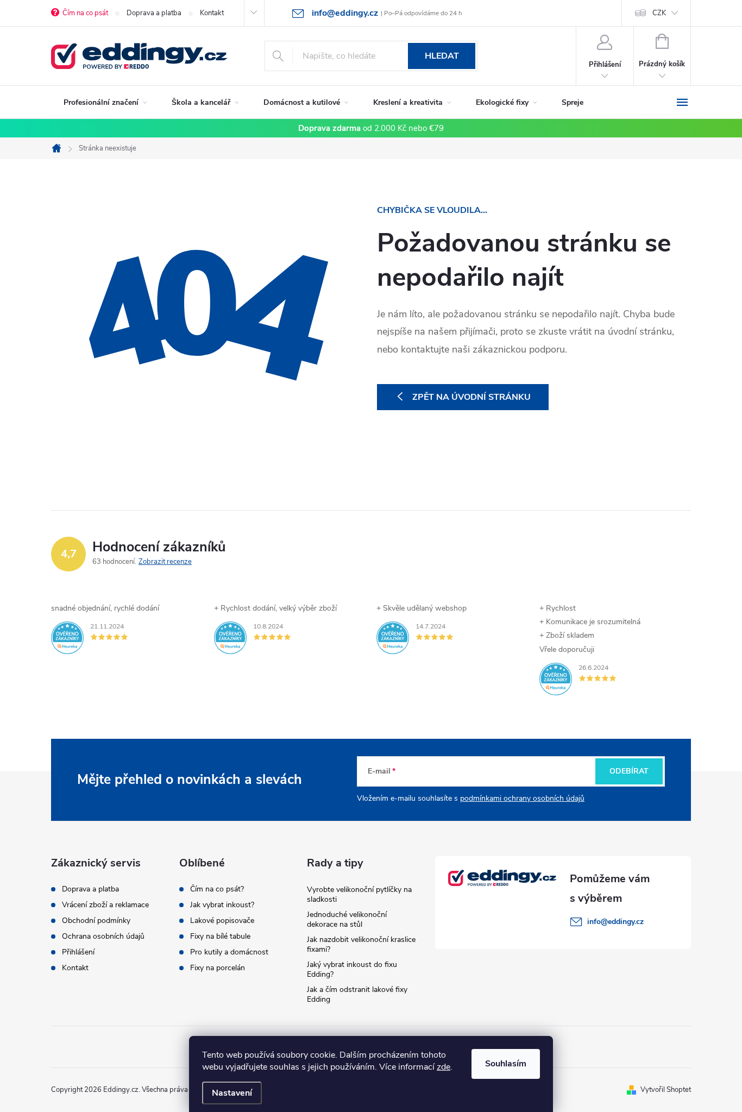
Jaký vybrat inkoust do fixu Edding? (352, 969)
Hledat (442, 56)
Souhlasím (505, 1064)
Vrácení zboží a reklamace (105, 905)
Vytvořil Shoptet (665, 1090)
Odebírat (629, 771)
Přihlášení (78, 952)
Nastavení (232, 1093)
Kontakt (212, 13)
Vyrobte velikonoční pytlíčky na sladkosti (359, 894)
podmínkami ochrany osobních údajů (522, 798)
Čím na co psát (85, 13)
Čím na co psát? (217, 889)
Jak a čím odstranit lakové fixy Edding (357, 994)
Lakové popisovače (222, 920)
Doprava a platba (154, 13)
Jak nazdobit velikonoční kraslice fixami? (361, 944)
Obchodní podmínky (96, 920)
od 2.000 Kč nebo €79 (371, 128)
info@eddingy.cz (615, 921)
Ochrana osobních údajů (103, 936)
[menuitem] (105, 103)
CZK (659, 13)
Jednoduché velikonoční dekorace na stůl (347, 919)
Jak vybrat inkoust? (222, 905)
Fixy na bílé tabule (220, 936)
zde (443, 1067)
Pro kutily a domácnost (229, 952)
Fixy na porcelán (217, 968)
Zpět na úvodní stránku (471, 397)
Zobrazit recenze (165, 562)
